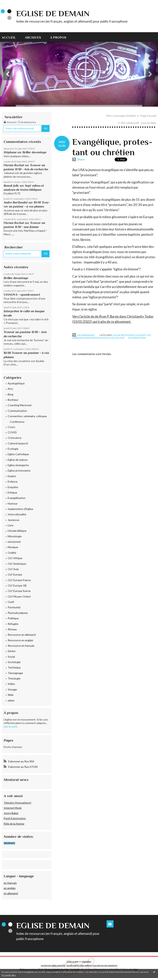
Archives (33, 37)
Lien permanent (86, 335)
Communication (17, 410)
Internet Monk (13, 807)
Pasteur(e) (14, 607)
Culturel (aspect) (18, 443)
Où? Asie (13, 569)
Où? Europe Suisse (19, 590)
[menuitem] (11, 37)
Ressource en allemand (22, 634)
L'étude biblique (17, 530)
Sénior (12, 651)
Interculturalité (17, 514)
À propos (58, 37)
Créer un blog (72, 961)
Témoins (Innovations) (17, 802)
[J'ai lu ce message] (154, 971)
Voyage (12, 689)
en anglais (10, 888)
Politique (13, 618)
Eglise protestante (19, 470)
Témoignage (15, 673)
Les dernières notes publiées (79, 965)
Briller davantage (34, 152)
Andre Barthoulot (16, 202)
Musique (13, 547)
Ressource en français (21, 645)
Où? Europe (15, 574)
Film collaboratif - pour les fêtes (138, 122)
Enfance (13, 481)
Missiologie (15, 536)
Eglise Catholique (18, 454)
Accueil (9, 37)
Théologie (14, 678)
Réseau (12, 629)
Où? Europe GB (17, 585)
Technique (14, 667)
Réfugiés (13, 623)
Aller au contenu (12, 3)
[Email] (110, 923)
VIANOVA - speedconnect (22, 294)
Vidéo (11, 683)
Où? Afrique (15, 558)
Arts (10, 388)
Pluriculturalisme (18, 612)
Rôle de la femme (14, 823)
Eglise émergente (18, 465)
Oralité (12, 552)
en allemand (11, 893)
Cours (11, 427)
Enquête (13, 487)
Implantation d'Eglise (20, 509)
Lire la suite (10, 726)
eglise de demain (52, 13)
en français (10, 882)
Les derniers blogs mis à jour (53, 965)
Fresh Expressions (15, 818)
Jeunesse (13, 519)
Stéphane (10, 152)
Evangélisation (16, 498)
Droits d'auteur (13, 746)
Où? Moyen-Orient (19, 596)
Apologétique (16, 383)
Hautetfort (86, 961)
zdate (11, 700)
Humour (13, 503)
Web (10, 694)
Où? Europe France (19, 580)
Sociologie (14, 662)
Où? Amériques (17, 563)
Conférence (17, 421)
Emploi (12, 476)
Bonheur (13, 399)
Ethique (12, 492)
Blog (10, 394)
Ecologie (13, 448)
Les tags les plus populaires (105, 965)
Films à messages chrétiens (121, 115)
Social (11, 656)
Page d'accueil (148, 115)
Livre (10, 525)
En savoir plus (9, 975)
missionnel (14, 541)
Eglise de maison (18, 459)
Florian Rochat (14, 165)
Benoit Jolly (11, 185)
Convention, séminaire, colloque (27, 416)
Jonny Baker (11, 813)
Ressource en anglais (20, 640)
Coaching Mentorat (20, 405)
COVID (12, 432)
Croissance (14, 437)
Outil (11, 601)
